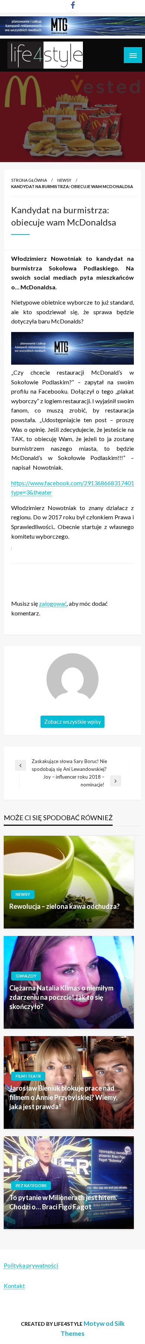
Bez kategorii (31, 1185)
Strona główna (29, 180)
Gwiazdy (26, 975)
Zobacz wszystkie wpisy (72, 722)
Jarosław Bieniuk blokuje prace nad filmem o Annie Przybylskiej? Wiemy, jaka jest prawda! (63, 1097)
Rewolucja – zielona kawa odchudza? (64, 906)
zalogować (53, 603)
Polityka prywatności (31, 1265)
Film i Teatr (28, 1076)
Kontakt (14, 1285)
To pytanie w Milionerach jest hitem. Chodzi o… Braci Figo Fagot (63, 1202)
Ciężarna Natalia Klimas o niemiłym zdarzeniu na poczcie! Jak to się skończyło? (61, 997)
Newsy (64, 180)
